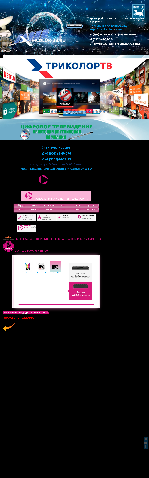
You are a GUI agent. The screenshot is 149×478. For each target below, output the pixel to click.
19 (108, 111)
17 (100, 111)
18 (104, 111)
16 (97, 111)
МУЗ (27, 273)
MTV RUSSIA (56, 273)
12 (82, 111)
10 (74, 111)
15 (93, 111)
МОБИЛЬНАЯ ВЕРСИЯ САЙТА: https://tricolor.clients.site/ (108, 28)
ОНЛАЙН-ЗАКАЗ (74, 26)
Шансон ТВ (41, 273)
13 (86, 111)
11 (78, 111)
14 (89, 111)
